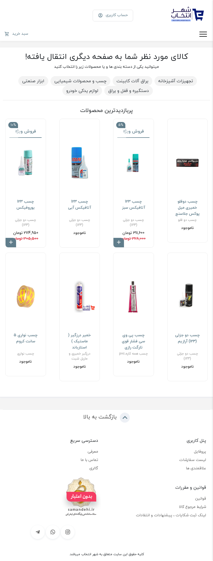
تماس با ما (89, 459)
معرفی (93, 451)
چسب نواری (25, 353)
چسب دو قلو (187, 220)
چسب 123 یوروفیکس (25, 204)
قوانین (200, 498)
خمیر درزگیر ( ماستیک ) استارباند (79, 341)
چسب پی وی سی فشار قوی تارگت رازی (133, 341)
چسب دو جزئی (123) (133, 223)
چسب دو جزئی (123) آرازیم (187, 338)
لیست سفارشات (192, 459)
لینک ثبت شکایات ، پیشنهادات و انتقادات (171, 515)
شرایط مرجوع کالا (192, 506)
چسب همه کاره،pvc (133, 353)
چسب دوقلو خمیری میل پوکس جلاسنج (187, 207)
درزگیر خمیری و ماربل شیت (79, 356)
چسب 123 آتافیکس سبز (133, 204)
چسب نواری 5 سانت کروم (25, 338)
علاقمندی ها (196, 468)
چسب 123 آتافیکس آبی (79, 204)
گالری (93, 468)
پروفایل (200, 451)
